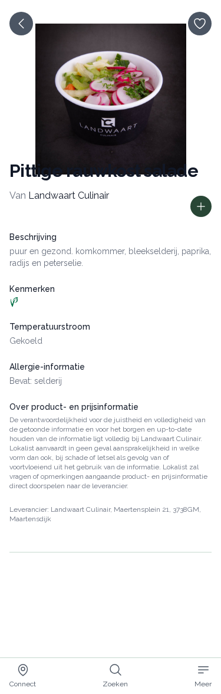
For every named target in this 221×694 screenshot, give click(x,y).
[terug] (21, 23)
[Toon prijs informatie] (201, 206)
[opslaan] (200, 23)
